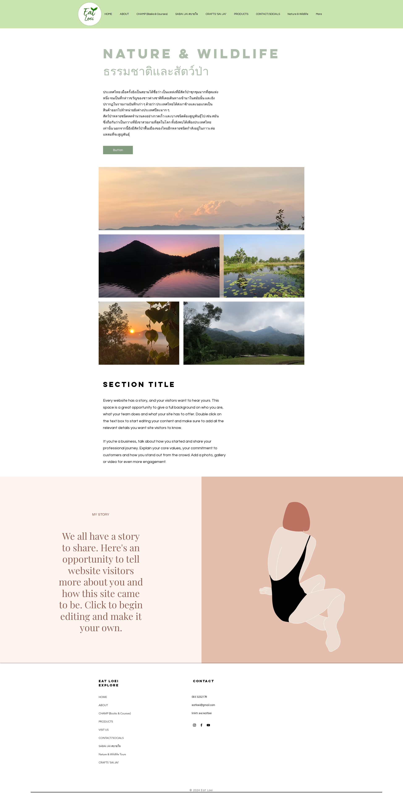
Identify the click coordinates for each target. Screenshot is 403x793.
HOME (103, 697)
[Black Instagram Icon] (194, 725)
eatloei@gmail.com (203, 705)
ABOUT (103, 705)
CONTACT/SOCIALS (111, 737)
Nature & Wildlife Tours (112, 754)
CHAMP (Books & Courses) (115, 713)
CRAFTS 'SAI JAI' (109, 762)
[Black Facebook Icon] (201, 725)
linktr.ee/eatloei (202, 713)
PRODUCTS (106, 721)
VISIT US (104, 729)
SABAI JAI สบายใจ (110, 746)
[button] (298, 14)
